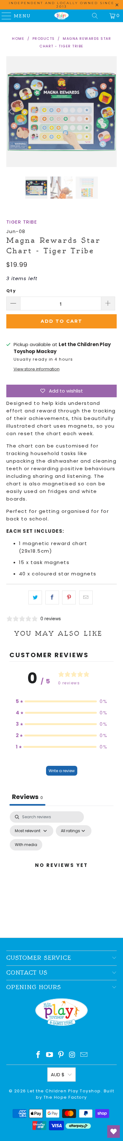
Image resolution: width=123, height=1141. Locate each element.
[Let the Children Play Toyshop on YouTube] (50, 1055)
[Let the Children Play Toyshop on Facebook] (38, 1055)
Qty (11, 291)
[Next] (112, 111)
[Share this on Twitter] (35, 597)
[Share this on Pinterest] (69, 597)
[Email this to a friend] (86, 597)
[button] (61, 701)
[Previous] (11, 111)
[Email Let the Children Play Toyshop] (84, 1055)
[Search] (95, 15)
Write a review (62, 770)
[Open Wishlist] (113, 1131)
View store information (37, 369)
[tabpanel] (61, 872)
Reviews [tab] (27, 796)
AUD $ (58, 1074)
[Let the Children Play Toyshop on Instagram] (72, 1055)
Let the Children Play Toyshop (64, 1091)
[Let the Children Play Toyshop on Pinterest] (61, 1055)
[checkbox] (26, 844)
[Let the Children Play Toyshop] (61, 15)
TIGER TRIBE (21, 222)
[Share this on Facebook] (52, 597)
